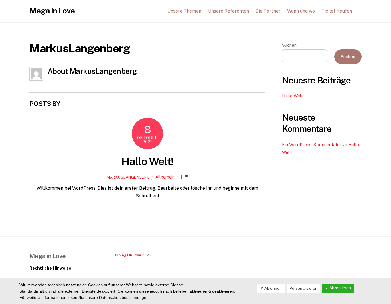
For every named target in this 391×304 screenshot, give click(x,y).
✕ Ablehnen (271, 288)
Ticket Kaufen (336, 11)
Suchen (289, 45)
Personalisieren (303, 288)
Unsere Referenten (228, 11)
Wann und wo (301, 11)
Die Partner (268, 11)
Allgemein (165, 176)
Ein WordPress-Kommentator (311, 144)
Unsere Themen (184, 11)
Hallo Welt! (147, 161)
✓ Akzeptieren (338, 287)
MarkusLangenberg (128, 177)
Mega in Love (130, 255)
